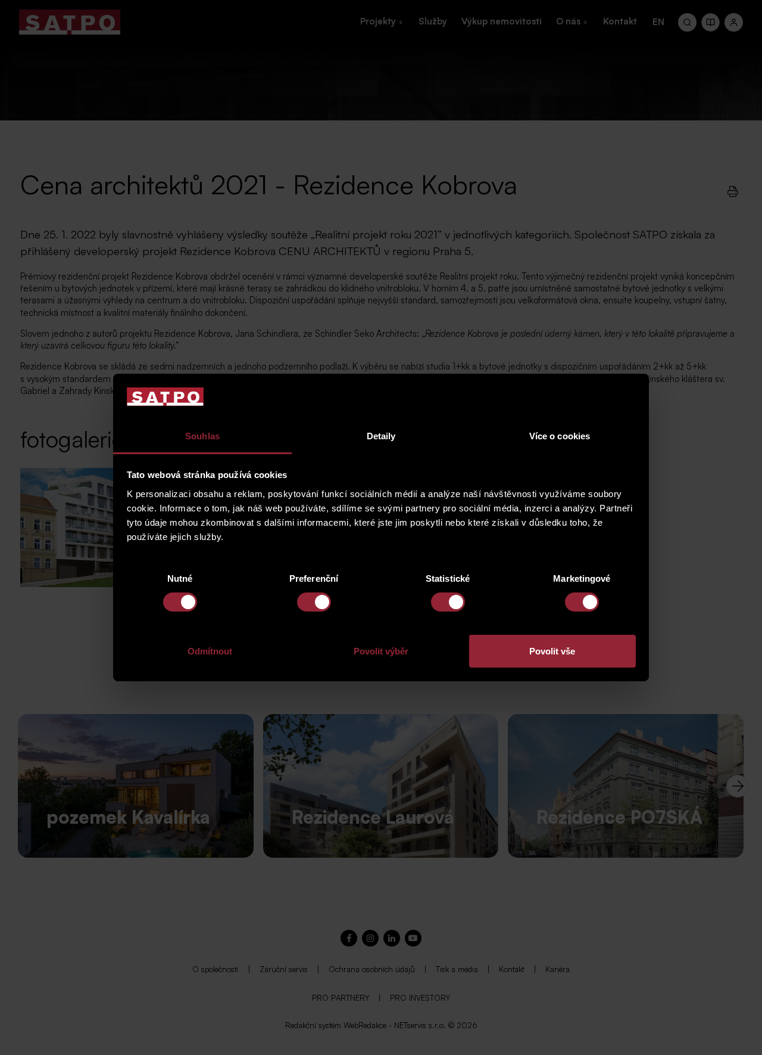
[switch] (314, 602)
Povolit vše (552, 651)
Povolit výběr (381, 651)
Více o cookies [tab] (559, 436)
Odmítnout (210, 651)
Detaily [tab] (381, 436)
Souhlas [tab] (202, 436)
